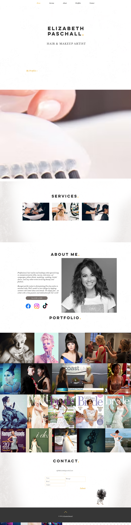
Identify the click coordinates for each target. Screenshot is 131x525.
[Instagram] (36, 306)
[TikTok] (45, 306)
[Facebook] (28, 306)
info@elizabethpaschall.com (64, 471)
